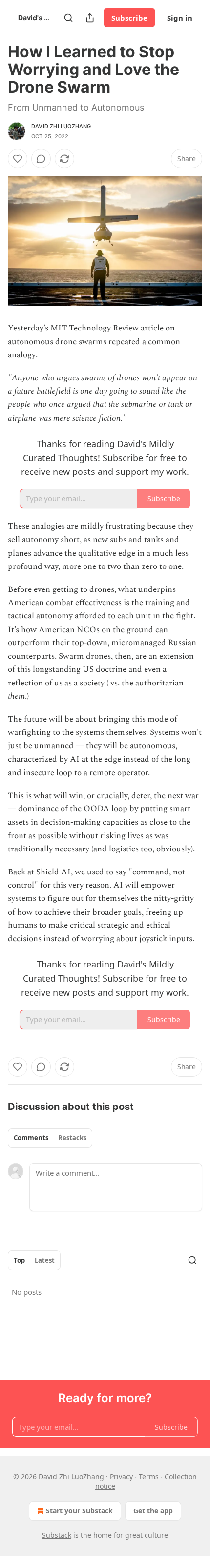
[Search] (68, 17)
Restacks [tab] (72, 1137)
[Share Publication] (90, 17)
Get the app (153, 1510)
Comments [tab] (31, 1137)
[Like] (17, 158)
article (152, 328)
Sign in (179, 18)
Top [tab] (19, 1260)
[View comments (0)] (41, 158)
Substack (56, 1535)
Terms (149, 1476)
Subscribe (129, 18)
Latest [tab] (45, 1260)
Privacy (121, 1476)
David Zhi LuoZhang (61, 126)
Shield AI (53, 872)
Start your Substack (79, 1510)
